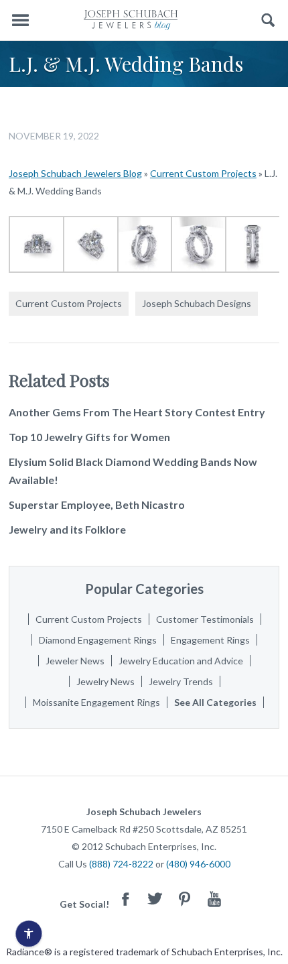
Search (268, 20)
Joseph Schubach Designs (196, 303)
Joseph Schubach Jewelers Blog (75, 173)
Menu (20, 20)
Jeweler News (75, 660)
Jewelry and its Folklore (67, 529)
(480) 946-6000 (198, 863)
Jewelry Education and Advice (181, 660)
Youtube (214, 898)
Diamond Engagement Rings (98, 640)
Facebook (126, 898)
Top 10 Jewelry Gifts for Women (89, 436)
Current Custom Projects (203, 173)
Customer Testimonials (205, 619)
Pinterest (185, 898)
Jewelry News (105, 681)
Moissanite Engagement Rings (96, 702)
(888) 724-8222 (121, 863)
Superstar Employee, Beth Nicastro (97, 504)
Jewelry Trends (181, 681)
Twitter (155, 898)
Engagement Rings (210, 640)
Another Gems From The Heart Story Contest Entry (137, 412)
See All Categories (215, 702)
